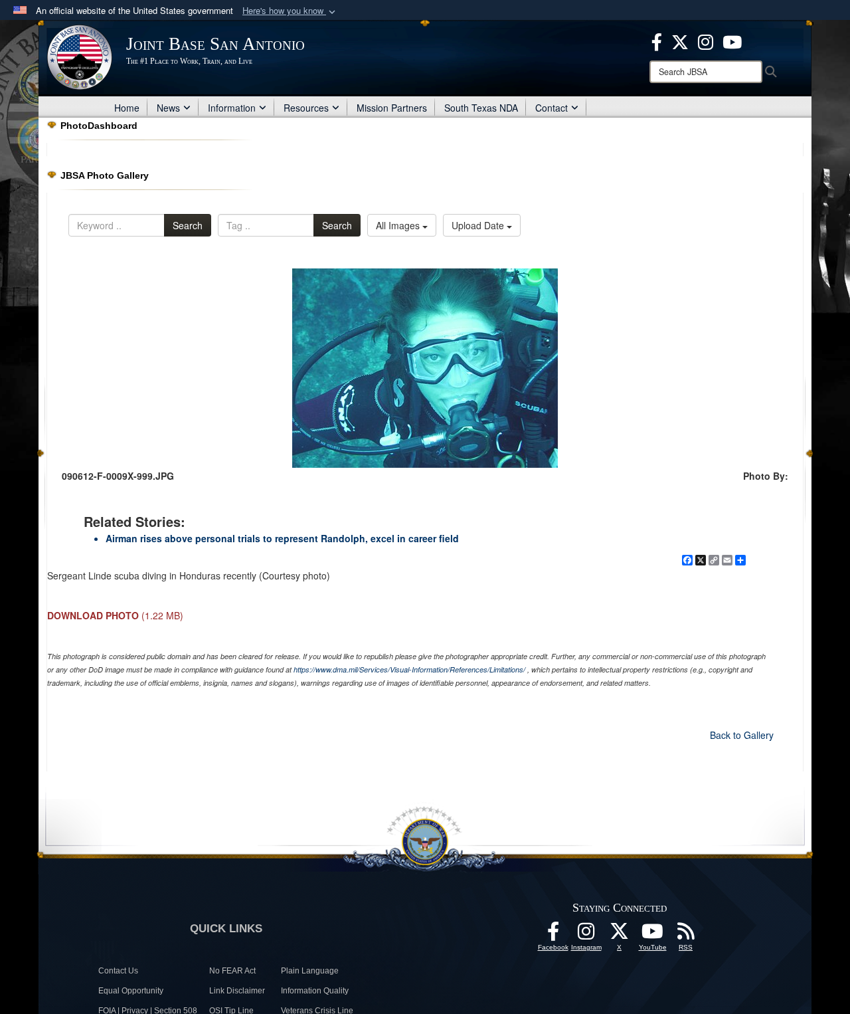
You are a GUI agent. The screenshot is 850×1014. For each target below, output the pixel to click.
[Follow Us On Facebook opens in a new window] (553, 935)
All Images (399, 225)
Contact (551, 107)
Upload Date (479, 225)
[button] (290, 11)
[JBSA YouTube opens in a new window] (732, 40)
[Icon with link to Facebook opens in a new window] (656, 40)
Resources (306, 107)
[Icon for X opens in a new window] (680, 40)
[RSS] (686, 935)
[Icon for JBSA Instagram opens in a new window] (705, 40)
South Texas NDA (481, 107)
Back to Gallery (742, 735)
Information (232, 107)
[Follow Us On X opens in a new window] (619, 935)
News (168, 107)
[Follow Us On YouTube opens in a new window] (652, 935)
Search (188, 225)
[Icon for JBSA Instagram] (586, 935)
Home (126, 107)
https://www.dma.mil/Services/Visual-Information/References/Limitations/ (409, 669)
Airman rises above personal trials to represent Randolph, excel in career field (282, 538)
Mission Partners (392, 107)
